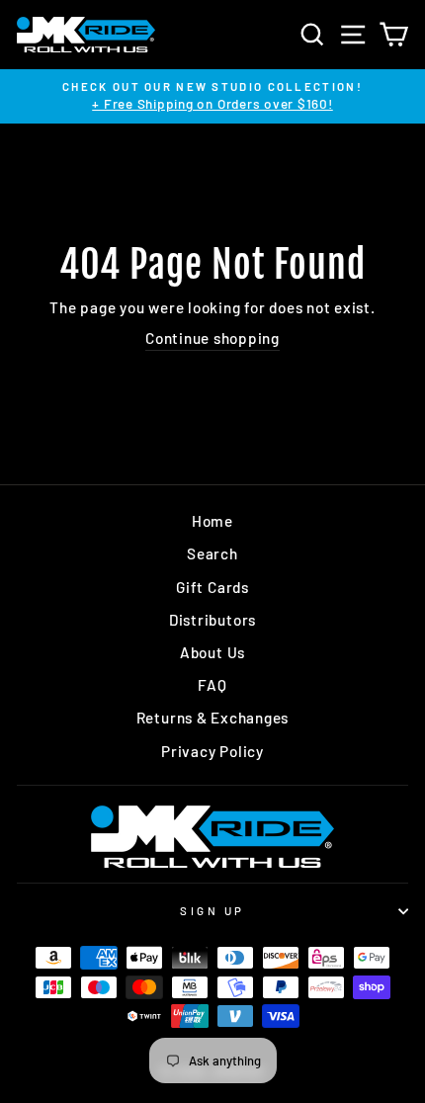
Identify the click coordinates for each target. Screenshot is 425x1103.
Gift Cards (212, 587)
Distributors (212, 620)
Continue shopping (212, 338)
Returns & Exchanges (213, 717)
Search (212, 553)
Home (212, 521)
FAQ (212, 685)
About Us (212, 652)
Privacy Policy (212, 751)
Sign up (212, 910)
